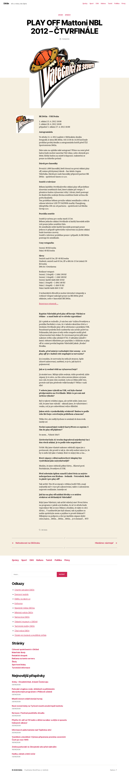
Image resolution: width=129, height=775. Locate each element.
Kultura (103, 3)
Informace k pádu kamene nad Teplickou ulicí (31, 730)
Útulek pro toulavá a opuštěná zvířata (30, 635)
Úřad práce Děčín (21, 631)
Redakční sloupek (19, 655)
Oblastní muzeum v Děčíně (25, 622)
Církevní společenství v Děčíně (25, 649)
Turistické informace (21, 668)
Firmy (123, 3)
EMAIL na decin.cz (22, 599)
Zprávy (84, 3)
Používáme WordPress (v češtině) (36, 770)
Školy (14, 662)
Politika (116, 3)
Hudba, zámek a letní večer (23, 754)
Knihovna (18, 603)
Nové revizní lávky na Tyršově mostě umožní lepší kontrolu (37, 706)
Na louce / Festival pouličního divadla (28, 713)
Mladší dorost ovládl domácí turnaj (27, 699)
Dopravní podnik (21, 594)
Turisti (110, 3)
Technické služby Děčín (24, 626)
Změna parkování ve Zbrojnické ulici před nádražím (34, 747)
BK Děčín (44, 530)
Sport (92, 3)
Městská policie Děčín (23, 612)
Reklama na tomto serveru (23, 658)
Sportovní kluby (19, 665)
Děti (97, 3)
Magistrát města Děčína (24, 608)
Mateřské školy (18, 652)
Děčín (6, 3)
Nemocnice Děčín (22, 617)
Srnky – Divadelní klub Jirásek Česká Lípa (30, 682)
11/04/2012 (65, 39)
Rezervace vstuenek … (48, 304)
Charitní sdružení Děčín (24, 590)
